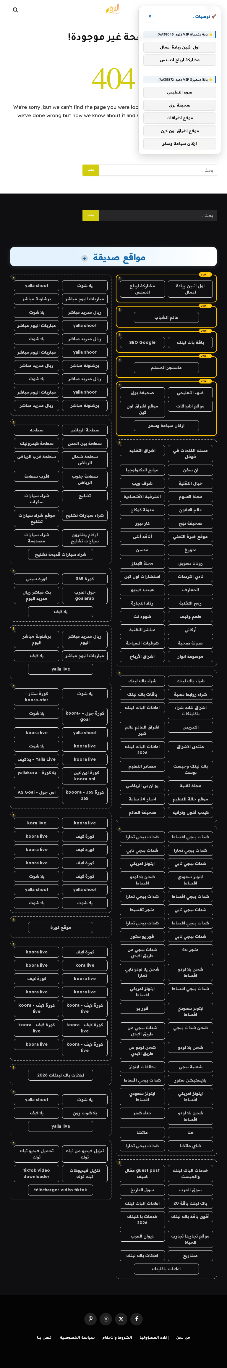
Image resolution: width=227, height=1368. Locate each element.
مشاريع (190, 1255)
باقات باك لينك (142, 694)
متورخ (190, 549)
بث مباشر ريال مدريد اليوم (36, 595)
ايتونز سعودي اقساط (190, 880)
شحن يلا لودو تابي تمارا (142, 972)
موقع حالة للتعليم (190, 799)
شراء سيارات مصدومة (36, 538)
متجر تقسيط (142, 909)
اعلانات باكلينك (166, 1269)
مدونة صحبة (190, 643)
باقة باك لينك (190, 342)
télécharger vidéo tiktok (60, 1190)
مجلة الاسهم (190, 496)
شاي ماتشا (190, 1145)
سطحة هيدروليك (36, 443)
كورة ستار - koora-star (36, 696)
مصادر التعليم (142, 766)
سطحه (36, 430)
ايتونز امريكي (142, 863)
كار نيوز (142, 523)
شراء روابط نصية (190, 694)
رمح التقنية (190, 603)
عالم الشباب (166, 317)
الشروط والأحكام (117, 1338)
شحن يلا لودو (190, 1047)
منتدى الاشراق (190, 746)
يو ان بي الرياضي (142, 785)
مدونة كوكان (142, 510)
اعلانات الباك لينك (142, 707)
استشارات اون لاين (142, 576)
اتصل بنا (45, 1338)
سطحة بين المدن (85, 443)
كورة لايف (84, 836)
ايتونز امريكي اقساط (142, 992)
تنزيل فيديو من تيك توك (85, 1154)
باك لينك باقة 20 (190, 1203)
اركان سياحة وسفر (166, 425)
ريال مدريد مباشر (84, 312)
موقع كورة (60, 927)
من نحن (183, 1338)
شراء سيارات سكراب (36, 499)
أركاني (190, 629)
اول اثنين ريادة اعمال (190, 289)
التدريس (190, 727)
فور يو (142, 1008)
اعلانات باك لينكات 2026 (60, 1075)
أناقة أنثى (142, 536)
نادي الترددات (190, 576)
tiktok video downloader (36, 1173)
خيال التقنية (190, 483)
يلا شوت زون (85, 1113)
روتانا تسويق (190, 563)
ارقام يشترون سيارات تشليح (85, 538)
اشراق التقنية (142, 450)
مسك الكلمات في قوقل (190, 453)
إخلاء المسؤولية (154, 1338)
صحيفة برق (142, 392)
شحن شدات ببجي (190, 1027)
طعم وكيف (190, 616)
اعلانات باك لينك (142, 1255)
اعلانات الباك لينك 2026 (142, 749)
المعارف (190, 589)
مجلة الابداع (142, 563)
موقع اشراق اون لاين (142, 409)
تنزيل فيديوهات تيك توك (84, 1173)
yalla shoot (36, 285)
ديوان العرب (142, 1236)
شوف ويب (142, 483)
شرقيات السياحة (142, 643)
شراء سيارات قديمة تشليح (60, 554)
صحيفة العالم (142, 812)
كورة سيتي (36, 578)
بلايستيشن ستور (190, 1080)
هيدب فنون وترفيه (190, 812)
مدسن (142, 549)
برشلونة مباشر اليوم (36, 639)
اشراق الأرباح (142, 656)
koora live (37, 732)
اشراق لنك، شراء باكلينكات (190, 710)
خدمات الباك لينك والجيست (190, 1173)
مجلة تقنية (190, 785)
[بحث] (16, 9)
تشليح (85, 495)
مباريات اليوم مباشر (84, 299)
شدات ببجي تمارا (142, 837)
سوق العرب (190, 1190)
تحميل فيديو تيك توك (36, 1154)
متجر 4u (190, 949)
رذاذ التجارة (142, 603)
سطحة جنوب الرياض (85, 479)
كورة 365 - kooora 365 (85, 795)
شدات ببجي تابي (142, 850)
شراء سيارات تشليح (85, 515)
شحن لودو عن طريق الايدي (142, 1050)
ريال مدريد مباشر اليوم (84, 639)
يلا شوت (85, 285)
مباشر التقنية (142, 629)
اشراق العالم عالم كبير (142, 730)
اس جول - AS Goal (37, 792)
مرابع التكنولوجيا (142, 470)
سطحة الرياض (84, 430)
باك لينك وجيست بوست (190, 769)
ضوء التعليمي (190, 392)
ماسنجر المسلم (166, 367)
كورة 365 (85, 578)
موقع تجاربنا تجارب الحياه (190, 1239)
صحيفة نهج (190, 523)
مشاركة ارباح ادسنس (142, 289)
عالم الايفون (190, 510)
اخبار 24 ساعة (142, 799)
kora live (36, 823)
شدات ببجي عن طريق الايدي (142, 952)
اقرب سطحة (36, 476)
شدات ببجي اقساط (190, 837)
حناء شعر (142, 1113)
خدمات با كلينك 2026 (142, 1219)
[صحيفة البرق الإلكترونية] (113, 9)
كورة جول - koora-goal (85, 716)
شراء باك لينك (190, 681)
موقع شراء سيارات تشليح (36, 518)
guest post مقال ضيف (142, 1173)
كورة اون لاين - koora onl (84, 776)
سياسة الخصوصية (77, 1338)
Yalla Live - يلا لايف (36, 759)
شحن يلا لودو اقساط (142, 880)
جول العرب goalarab (84, 595)
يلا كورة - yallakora (36, 772)
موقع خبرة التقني (190, 536)
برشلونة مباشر (36, 299)
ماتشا (142, 1132)
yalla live (60, 669)
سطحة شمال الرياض (85, 459)
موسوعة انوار (190, 656)
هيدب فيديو (142, 589)
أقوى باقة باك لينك (190, 1216)
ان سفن (190, 470)
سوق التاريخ (142, 1190)
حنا (190, 1132)
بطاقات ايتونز (142, 1066)
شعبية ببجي (190, 1066)
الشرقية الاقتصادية (142, 496)
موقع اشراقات (190, 406)
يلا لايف (60, 611)
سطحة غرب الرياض (36, 456)
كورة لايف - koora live (85, 1008)
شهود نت (142, 616)
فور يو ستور (142, 936)
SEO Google (142, 342)
